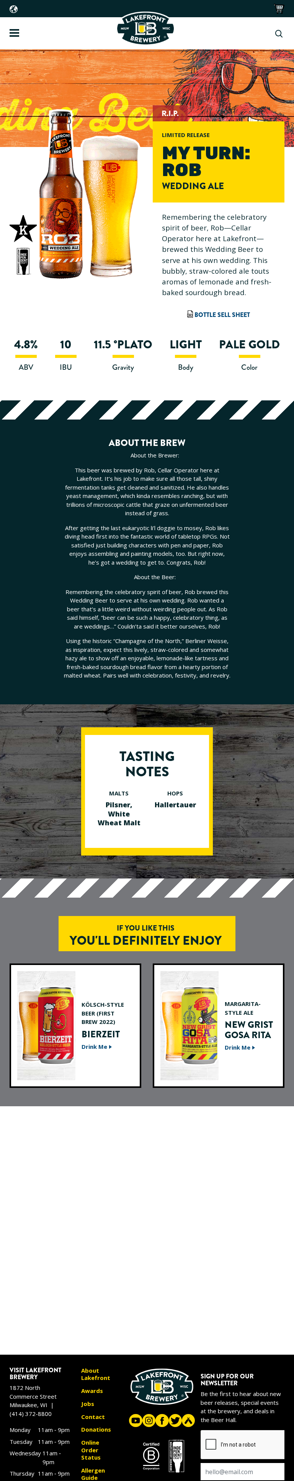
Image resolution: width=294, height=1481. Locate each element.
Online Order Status (91, 1450)
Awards (92, 1390)
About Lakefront (95, 1374)
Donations (96, 1429)
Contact (93, 1417)
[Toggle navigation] (14, 33)
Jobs (87, 1404)
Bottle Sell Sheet (222, 314)
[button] (278, 8)
